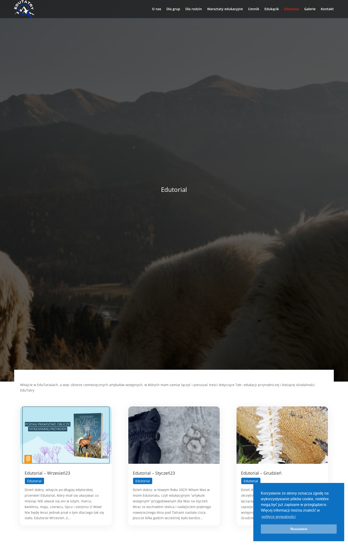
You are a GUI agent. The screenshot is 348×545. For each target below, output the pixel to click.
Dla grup (173, 9)
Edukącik (271, 9)
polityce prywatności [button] (279, 517)
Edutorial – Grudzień (261, 473)
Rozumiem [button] (298, 529)
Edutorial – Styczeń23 (154, 473)
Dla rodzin (193, 9)
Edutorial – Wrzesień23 (47, 473)
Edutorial (291, 9)
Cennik (253, 9)
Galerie (310, 9)
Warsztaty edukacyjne (225, 9)
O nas (156, 9)
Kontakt (327, 9)
